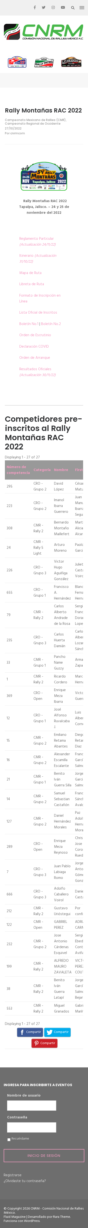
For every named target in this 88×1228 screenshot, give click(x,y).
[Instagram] (53, 8)
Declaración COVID (34, 347)
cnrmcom (17, 133)
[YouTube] (63, 8)
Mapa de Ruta (30, 273)
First (79, 470)
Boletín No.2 (51, 324)
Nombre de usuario (24, 1095)
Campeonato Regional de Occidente (33, 123)
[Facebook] (35, 8)
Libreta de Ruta (31, 284)
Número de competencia (18, 470)
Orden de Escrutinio (35, 335)
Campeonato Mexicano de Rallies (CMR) (35, 120)
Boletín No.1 (28, 324)
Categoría (42, 470)
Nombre (61, 470)
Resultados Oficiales (37, 372)
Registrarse (13, 1175)
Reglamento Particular (37, 242)
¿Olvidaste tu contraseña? (25, 1181)
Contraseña (17, 1117)
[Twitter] (43, 8)
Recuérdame (20, 1138)
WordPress (32, 1221)
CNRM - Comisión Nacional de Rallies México (44, 1211)
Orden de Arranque (34, 358)
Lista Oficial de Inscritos (38, 313)
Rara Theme (61, 1217)
